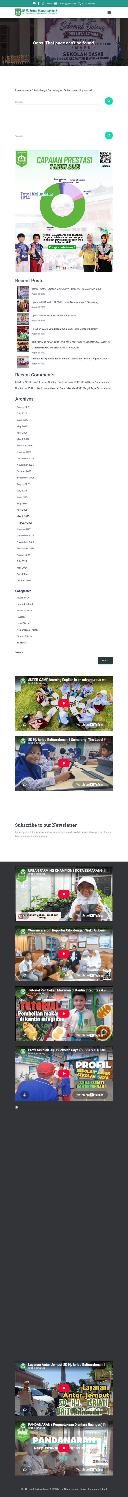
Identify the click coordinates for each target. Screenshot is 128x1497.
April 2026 (22, 432)
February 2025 (24, 522)
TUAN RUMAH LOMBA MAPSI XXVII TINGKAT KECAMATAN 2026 (67, 289)
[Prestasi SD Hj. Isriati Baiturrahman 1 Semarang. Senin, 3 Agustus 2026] (23, 362)
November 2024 (25, 542)
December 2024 (25, 535)
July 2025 (22, 490)
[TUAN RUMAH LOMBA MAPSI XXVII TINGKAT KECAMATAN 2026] (23, 292)
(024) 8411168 (89, 3)
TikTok (49, 3)
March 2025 (23, 516)
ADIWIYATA (23, 597)
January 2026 (24, 452)
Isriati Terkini (23, 623)
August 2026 (23, 407)
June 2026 (22, 420)
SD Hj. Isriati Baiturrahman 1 (36, 1489)
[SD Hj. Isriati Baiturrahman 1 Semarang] (37, 12)
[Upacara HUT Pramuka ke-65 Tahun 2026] (23, 319)
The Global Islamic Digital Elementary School (83, 1489)
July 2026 (22, 413)
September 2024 (25, 548)
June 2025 (22, 497)
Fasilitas (21, 616)
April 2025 (22, 509)
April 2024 (22, 574)
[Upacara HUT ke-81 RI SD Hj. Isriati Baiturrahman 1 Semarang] (23, 305)
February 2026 (24, 445)
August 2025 (23, 484)
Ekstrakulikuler (24, 610)
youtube (34, 4)
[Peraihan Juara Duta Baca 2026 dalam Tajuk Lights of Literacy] (23, 332)
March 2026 (23, 439)
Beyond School (25, 604)
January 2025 (24, 529)
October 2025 (24, 471)
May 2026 (22, 426)
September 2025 (25, 477)
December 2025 (25, 458)
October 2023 (24, 580)
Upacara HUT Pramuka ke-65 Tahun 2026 (54, 315)
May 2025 (22, 503)
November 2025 (25, 464)
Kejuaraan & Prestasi (28, 629)
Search (19, 652)
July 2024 (22, 561)
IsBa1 (18, 382)
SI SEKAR (22, 642)
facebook (39, 4)
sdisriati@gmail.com (67, 3)
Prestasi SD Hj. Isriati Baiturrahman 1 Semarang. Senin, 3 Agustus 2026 (70, 358)
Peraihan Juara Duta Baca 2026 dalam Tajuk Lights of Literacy (65, 328)
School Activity (24, 636)
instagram (43, 4)
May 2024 (22, 567)
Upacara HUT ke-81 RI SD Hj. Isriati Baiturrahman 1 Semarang (65, 302)
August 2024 (23, 555)
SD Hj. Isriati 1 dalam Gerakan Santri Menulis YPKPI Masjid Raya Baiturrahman (67, 382)
